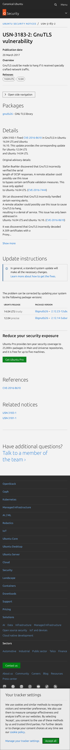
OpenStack (9, 483)
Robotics (8, 522)
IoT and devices (38, 630)
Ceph (6, 491)
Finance (62, 651)
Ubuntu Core (10, 538)
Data (10, 624)
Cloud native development (18, 635)
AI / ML (7, 515)
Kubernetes (9, 499)
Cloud (6, 562)
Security (7, 570)
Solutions (8, 617)
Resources (57, 673)
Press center (10, 678)
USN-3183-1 (9, 412)
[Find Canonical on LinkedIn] (22, 687)
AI (4, 624)
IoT (5, 530)
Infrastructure (23, 624)
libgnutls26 (41, 311)
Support (7, 601)
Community (22, 673)
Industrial (24, 651)
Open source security (15, 630)
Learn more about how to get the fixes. (33, 276)
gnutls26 (8, 113)
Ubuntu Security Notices (19, 23)
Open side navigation (20, 94)
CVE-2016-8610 (33, 137)
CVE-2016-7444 (37, 189)
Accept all (50, 740)
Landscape (9, 577)
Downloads (9, 593)
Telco (53, 651)
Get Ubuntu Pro (14, 359)
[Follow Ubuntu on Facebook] (13, 687)
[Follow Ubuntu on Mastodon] (5, 687)
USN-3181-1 (9, 418)
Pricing (7, 609)
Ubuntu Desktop (12, 546)
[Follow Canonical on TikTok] (47, 687)
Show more (9, 243)
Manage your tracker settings (22, 740)
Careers (36, 673)
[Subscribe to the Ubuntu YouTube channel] (39, 687)
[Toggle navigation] (66, 13)
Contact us (11, 665)
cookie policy (17, 732)
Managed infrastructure (17, 507)
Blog (45, 673)
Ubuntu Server (11, 554)
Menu (64, 4)
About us (8, 673)
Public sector (39, 651)
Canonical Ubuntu (13, 3)
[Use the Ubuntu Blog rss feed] (56, 687)
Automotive (9, 651)
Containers (9, 585)
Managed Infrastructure (47, 624)
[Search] (55, 4)
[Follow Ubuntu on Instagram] (30, 687)
